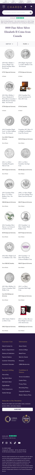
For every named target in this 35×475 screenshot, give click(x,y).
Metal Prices (22, 353)
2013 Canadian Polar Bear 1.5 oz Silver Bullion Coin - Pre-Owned (8, 195)
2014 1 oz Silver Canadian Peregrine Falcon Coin (8, 164)
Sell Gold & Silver (7, 382)
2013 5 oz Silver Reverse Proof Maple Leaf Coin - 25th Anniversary (25, 320)
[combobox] (17, 12)
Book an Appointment (8, 350)
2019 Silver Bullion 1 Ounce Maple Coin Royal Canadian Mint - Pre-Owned (8, 65)
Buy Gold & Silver (7, 378)
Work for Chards (23, 357)
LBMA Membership (24, 364)
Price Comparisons (7, 389)
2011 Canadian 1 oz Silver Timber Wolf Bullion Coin (24, 227)
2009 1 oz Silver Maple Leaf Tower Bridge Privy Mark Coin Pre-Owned (25, 194)
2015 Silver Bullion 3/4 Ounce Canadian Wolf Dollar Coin (8, 288)
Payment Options (7, 357)
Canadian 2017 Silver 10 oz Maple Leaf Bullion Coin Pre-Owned (25, 131)
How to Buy (5, 374)
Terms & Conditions (24, 377)
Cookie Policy (22, 380)
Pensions (21, 361)
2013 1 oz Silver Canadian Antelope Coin (24, 164)
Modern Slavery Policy (25, 395)
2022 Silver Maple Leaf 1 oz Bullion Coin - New (9, 256)
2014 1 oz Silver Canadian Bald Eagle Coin (24, 288)
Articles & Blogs (23, 350)
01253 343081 (7, 448)
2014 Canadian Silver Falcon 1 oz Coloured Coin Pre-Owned (8, 227)
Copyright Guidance (24, 391)
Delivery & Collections (8, 353)
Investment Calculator (8, 364)
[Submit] (31, 12)
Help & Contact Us (7, 346)
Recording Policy (23, 388)
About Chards (23, 346)
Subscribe (17, 409)
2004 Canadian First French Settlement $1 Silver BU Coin (24, 97)
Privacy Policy (22, 384)
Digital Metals (6, 385)
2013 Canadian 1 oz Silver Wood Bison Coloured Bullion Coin (25, 257)
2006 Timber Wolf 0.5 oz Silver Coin (8, 320)
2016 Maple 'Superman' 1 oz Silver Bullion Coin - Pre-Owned (25, 64)
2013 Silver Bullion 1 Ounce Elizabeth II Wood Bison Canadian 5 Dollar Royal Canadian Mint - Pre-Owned (9, 98)
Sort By (8, 44)
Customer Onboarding (8, 361)
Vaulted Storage (6, 393)
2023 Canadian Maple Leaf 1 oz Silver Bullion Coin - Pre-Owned (9, 131)
